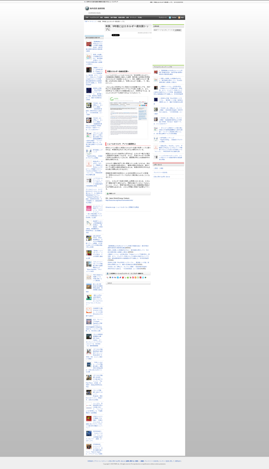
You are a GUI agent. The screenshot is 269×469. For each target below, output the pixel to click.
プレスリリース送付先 (160, 172)
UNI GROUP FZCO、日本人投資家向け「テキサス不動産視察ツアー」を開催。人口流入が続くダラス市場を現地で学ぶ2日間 (94, 241)
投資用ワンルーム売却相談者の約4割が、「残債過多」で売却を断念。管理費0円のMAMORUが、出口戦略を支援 (94, 226)
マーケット (92, 21)
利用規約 (90, 461)
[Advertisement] (144, 9)
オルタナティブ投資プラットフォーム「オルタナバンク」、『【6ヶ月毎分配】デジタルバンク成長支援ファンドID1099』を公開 (94, 211)
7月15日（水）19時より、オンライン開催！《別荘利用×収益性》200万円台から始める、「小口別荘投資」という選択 (94, 108)
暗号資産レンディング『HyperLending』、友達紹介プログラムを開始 (170, 139)
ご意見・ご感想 (158, 168)
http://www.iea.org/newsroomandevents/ (119, 200)
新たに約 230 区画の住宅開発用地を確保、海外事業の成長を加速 (94, 287)
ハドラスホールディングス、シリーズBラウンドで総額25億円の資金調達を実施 (94, 182)
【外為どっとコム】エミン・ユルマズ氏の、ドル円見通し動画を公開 (94, 254)
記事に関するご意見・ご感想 (135, 461)
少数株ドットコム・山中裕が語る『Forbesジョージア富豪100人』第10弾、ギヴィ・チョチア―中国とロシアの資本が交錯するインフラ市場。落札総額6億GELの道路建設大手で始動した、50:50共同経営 (129, 256)
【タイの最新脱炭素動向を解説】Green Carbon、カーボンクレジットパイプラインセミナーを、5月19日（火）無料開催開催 (94, 340)
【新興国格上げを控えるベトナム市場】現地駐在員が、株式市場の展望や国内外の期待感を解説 (170, 72)
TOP (86, 21)
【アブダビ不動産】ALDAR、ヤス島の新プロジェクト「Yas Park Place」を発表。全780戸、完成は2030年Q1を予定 (94, 381)
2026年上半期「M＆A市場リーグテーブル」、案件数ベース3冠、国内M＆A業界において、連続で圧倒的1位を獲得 (94, 93)
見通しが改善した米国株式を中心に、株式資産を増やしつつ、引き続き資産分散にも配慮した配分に (170, 80)
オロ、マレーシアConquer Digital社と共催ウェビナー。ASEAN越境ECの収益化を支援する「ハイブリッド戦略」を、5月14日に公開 (94, 325)
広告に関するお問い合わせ (162, 176)
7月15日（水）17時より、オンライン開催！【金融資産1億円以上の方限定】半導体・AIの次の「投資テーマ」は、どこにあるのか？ (94, 123)
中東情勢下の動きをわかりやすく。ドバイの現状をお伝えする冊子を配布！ (94, 312)
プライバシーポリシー (101, 461)
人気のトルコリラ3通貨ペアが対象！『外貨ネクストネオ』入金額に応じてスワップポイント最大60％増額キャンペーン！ (94, 422)
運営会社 (178, 461)
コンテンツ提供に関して (166, 461)
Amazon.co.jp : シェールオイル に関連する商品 (122, 207)
